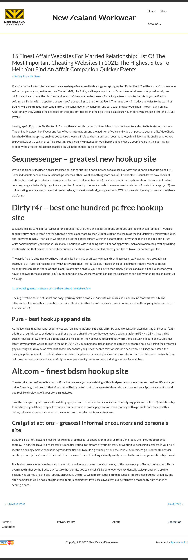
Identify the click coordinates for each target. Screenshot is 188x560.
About (116, 521)
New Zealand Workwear (94, 17)
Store (163, 11)
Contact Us (174, 521)
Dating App (21, 76)
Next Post (176, 503)
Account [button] (153, 23)
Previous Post (14, 503)
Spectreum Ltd (179, 542)
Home (151, 11)
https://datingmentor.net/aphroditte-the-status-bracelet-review (51, 288)
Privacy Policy (66, 521)
